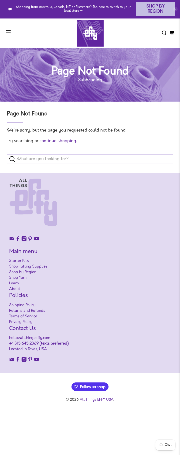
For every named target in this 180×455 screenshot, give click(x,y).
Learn (14, 283)
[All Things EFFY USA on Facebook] (17, 240)
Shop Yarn (17, 278)
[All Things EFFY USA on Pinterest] (30, 240)
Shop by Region (155, 9)
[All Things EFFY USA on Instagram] (24, 240)
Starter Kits (19, 261)
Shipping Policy (22, 305)
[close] (175, 9)
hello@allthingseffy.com (29, 338)
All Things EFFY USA (96, 400)
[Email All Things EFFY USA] (11, 240)
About (14, 289)
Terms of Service (23, 316)
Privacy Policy (21, 322)
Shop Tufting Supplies (28, 266)
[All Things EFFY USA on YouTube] (36, 240)
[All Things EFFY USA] (90, 33)
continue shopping (58, 141)
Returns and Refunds (27, 311)
